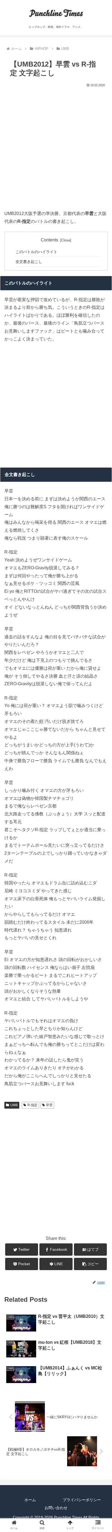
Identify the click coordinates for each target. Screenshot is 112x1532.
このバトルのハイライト (36, 252)
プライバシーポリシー (82, 1500)
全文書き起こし (28, 261)
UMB (14, 1105)
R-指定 (32, 1105)
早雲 (49, 1105)
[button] (101, 844)
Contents (49, 240)
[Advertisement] (56, 147)
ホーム (30, 1500)
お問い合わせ (56, 1508)
